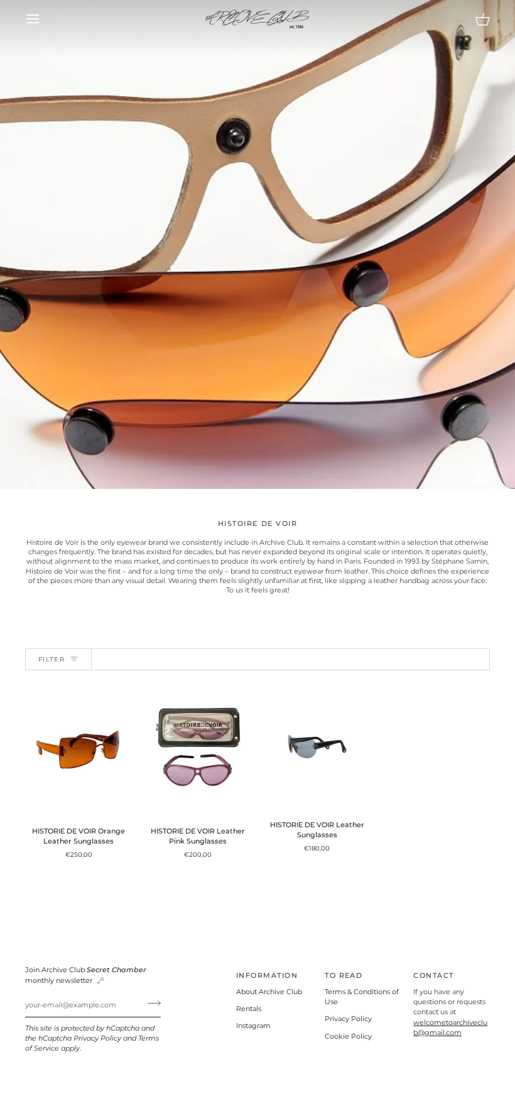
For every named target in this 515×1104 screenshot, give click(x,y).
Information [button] (267, 976)
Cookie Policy (348, 1036)
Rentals (248, 1009)
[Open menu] (44, 19)
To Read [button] (343, 976)
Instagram (253, 1026)
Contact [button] (433, 976)
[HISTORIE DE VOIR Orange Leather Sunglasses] (79, 750)
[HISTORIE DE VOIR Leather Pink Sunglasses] (198, 750)
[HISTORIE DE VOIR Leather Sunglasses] (317, 746)
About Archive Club (269, 992)
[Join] (150, 1004)
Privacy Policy (97, 1038)
